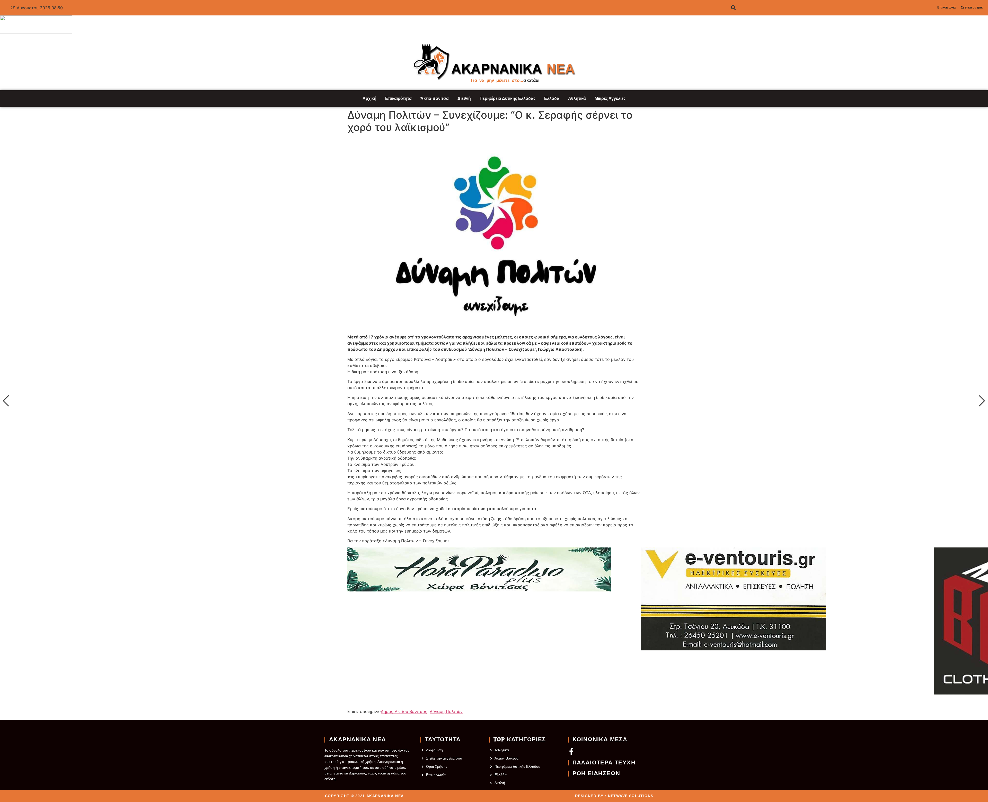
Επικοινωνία (946, 7)
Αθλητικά (577, 98)
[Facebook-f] (571, 751)
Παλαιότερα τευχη (604, 762)
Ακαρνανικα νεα (357, 739)
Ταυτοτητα (443, 739)
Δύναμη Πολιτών (446, 711)
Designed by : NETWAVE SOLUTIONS (614, 796)
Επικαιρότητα (398, 98)
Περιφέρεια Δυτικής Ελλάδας (507, 98)
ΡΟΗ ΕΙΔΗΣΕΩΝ (596, 773)
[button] (6, 401)
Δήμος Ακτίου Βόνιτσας (404, 711)
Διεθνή (464, 98)
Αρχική (369, 98)
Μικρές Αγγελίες (610, 98)
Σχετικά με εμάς (972, 7)
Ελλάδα (551, 98)
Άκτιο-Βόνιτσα (434, 98)
